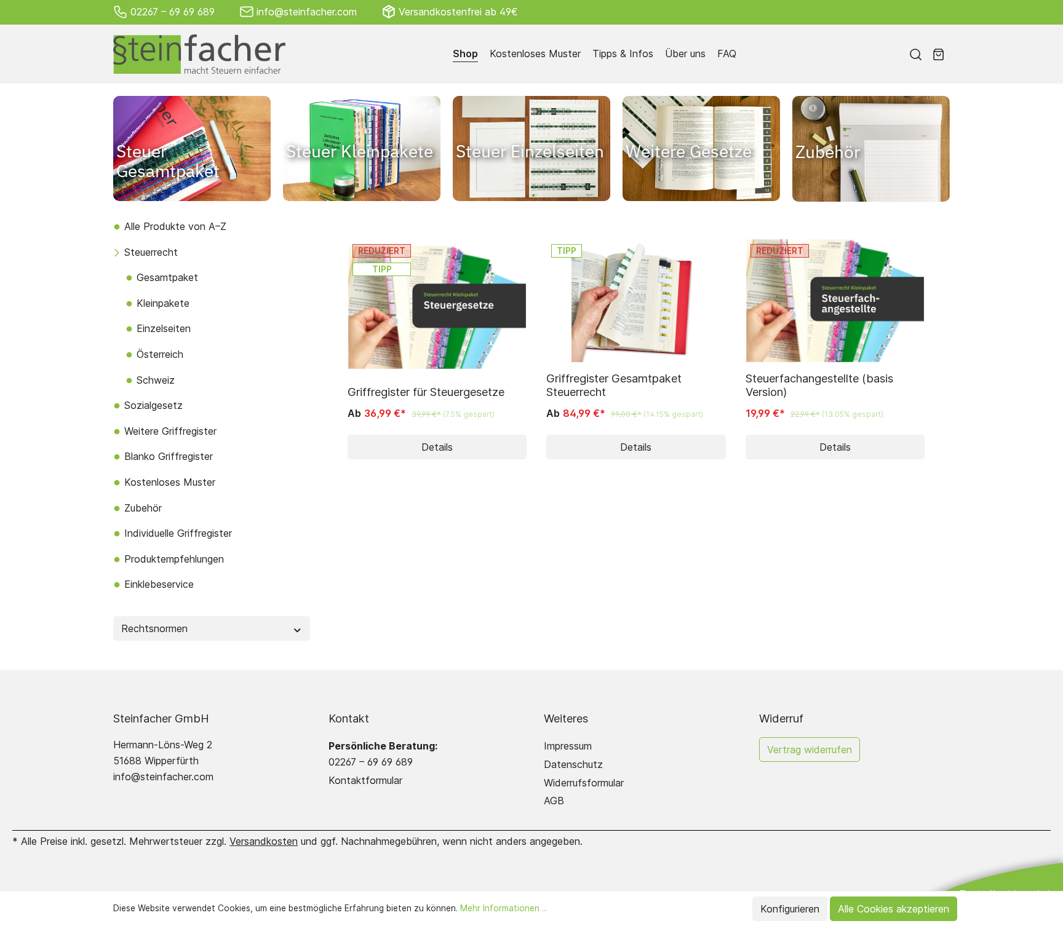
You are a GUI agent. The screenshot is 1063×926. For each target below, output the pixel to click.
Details (437, 447)
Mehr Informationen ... (503, 908)
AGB (554, 800)
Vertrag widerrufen (809, 749)
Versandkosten (263, 841)
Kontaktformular (365, 780)
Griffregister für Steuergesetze (426, 391)
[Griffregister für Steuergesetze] (437, 307)
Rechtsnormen (154, 628)
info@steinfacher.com (307, 12)
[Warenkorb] (938, 54)
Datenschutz (573, 764)
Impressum (568, 746)
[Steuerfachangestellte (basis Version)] (835, 300)
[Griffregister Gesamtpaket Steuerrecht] (635, 300)
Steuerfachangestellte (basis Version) (819, 384)
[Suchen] (915, 54)
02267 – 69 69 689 (172, 12)
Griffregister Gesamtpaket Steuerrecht (614, 384)
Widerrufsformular (584, 783)
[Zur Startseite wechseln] (199, 54)
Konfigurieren (789, 909)
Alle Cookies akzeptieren (893, 909)
